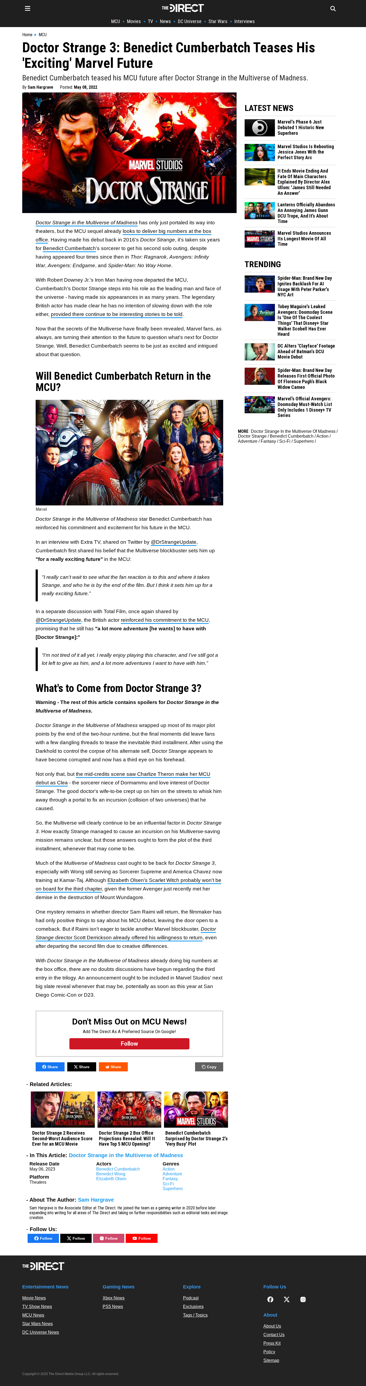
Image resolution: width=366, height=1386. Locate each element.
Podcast (191, 1298)
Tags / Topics (195, 1315)
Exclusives (193, 1306)
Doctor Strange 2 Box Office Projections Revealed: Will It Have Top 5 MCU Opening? (127, 1138)
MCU (115, 21)
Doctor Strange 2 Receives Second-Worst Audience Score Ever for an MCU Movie (62, 1138)
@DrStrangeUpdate (173, 542)
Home (27, 34)
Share (52, 1067)
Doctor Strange (252, 436)
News (165, 21)
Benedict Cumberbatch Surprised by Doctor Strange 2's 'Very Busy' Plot (196, 1138)
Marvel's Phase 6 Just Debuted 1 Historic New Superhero (301, 127)
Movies (134, 21)
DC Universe (189, 21)
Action (169, 1169)
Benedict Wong (110, 1174)
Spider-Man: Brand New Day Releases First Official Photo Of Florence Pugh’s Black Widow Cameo (306, 379)
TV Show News (37, 1306)
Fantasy (170, 1178)
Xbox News (114, 1298)
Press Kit (272, 1343)
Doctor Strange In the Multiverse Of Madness (293, 431)
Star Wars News (37, 1323)
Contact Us (274, 1334)
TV (150, 21)
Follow (46, 1238)
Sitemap (271, 1360)
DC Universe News (40, 1332)
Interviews (244, 21)
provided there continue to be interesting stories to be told (116, 314)
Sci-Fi (168, 1184)
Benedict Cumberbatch (69, 248)
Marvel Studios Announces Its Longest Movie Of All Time (304, 238)
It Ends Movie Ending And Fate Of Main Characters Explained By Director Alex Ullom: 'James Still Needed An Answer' (304, 182)
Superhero (173, 1188)
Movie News (34, 1298)
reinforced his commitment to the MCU (165, 620)
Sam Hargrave (40, 87)
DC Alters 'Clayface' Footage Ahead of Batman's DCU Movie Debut (306, 351)
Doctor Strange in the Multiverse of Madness (126, 1155)
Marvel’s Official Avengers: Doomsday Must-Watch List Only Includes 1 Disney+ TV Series (305, 407)
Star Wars (217, 21)
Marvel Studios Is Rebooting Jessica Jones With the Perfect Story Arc (306, 152)
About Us (272, 1326)
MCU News (33, 1315)
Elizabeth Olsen (111, 1178)
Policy (269, 1352)
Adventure (172, 1174)
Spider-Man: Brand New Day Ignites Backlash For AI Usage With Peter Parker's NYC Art (305, 286)
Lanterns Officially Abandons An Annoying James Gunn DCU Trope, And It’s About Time (306, 213)
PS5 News (113, 1306)
